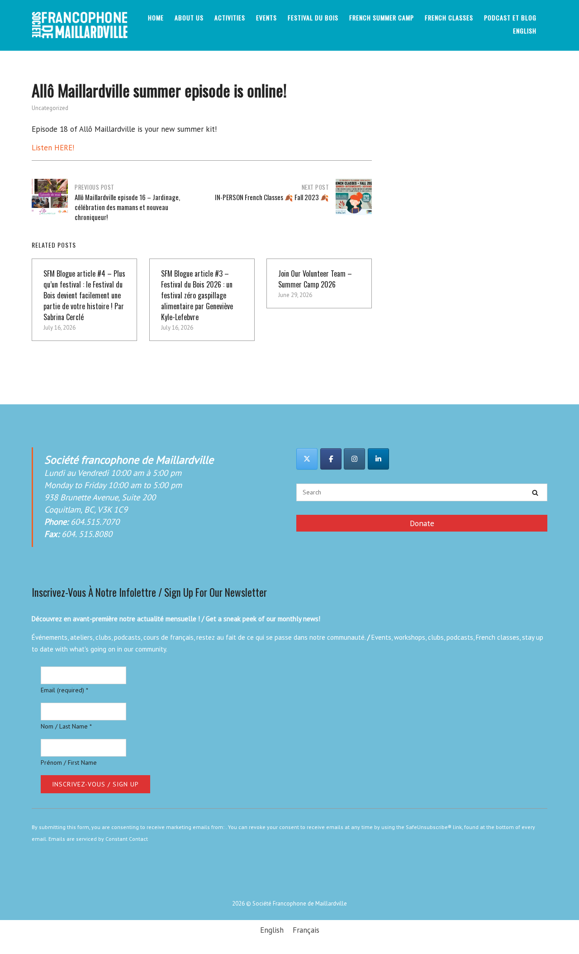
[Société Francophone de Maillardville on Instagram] (354, 459)
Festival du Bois (313, 17)
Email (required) (64, 690)
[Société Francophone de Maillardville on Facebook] (331, 459)
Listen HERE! (53, 148)
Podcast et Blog (510, 17)
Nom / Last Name (66, 726)
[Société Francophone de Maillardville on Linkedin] (378, 459)
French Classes (449, 17)
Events (266, 17)
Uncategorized (50, 108)
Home (156, 17)
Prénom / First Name (69, 762)
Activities (229, 17)
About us (189, 17)
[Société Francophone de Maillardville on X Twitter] (307, 459)
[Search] (535, 493)
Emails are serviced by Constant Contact (98, 838)
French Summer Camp (381, 17)
